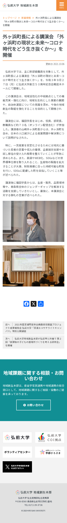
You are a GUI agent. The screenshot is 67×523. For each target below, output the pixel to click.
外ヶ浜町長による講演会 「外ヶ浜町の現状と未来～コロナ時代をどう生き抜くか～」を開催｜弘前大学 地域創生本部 (20, 5)
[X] (33, 304)
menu (61, 7)
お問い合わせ (35, 405)
